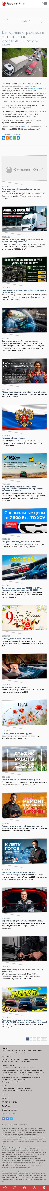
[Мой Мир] (18, 138)
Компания (6, 1048)
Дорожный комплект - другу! (10, 1077)
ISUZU (17, 1061)
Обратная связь (31, 1050)
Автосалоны (6, 1057)
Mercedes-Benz (25, 1061)
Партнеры (19, 1053)
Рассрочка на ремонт (25, 1090)
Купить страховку (39, 1072)
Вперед (44, 1039)
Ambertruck (5, 1061)
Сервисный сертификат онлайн (31, 1077)
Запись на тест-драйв (23, 1070)
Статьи (26, 1053)
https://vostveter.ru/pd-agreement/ (12, 1166)
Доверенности (22, 1079)
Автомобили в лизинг (24, 1088)
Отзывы (14, 1050)
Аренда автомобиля (34, 1075)
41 (38, 1039)
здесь (3, 1181)
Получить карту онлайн (9, 1068)
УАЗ (7, 1059)
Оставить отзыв (37, 1070)
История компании (8, 1053)
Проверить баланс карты (26, 1068)
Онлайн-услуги (8, 1065)
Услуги (4, 1086)
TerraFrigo (6, 1106)
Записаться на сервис (8, 1070)
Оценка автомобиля (20, 1075)
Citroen (19, 1059)
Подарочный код (7, 1075)
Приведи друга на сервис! (10, 1072)
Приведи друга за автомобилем (11, 1082)
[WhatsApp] (14, 138)
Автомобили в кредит (8, 1088)
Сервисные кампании (9, 1079)
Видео (40, 1050)
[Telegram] (10, 138)
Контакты (22, 1050)
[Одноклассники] (7, 138)
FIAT (12, 1061)
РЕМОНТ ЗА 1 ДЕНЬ (9, 1102)
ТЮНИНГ (5, 1098)
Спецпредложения (9, 1110)
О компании (6, 1050)
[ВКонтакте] (3, 138)
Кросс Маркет (34, 1059)
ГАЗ (3, 1059)
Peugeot (25, 1059)
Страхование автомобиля (10, 1090)
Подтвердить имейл (25, 1072)
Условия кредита (8, 1114)
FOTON (12, 1059)
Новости (5, 1094)
